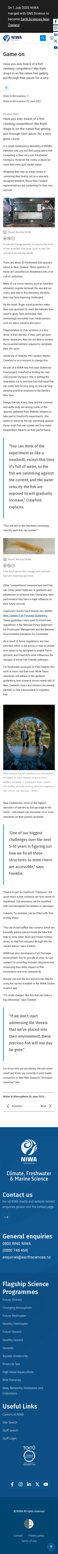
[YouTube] (55, 48)
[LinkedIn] (55, 35)
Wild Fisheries (12, 1380)
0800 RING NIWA (17, 1243)
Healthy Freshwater (15, 1324)
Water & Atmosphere (14, 96)
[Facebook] (55, 22)
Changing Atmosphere (17, 1308)
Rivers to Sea (11, 1364)
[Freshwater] (6, 87)
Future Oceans (12, 1332)
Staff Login (10, 1438)
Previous (17, 1106)
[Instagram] (55, 28)
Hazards (8, 1348)
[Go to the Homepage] (12, 38)
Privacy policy (36, 1535)
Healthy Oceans (13, 1340)
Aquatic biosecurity (15, 1356)
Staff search (10, 1430)
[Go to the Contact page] (6, 1217)
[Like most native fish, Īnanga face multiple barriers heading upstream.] (29, 546)
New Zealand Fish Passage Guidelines (25, 615)
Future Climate (12, 1300)
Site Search (10, 1422)
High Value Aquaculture (18, 1372)
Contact (18, 1535)
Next (43, 1106)
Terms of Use (29, 1541)
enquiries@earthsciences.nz (27, 1257)
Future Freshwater (14, 1316)
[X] (55, 41)
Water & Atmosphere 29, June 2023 (22, 101)
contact (42, 1207)
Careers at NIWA (13, 1414)
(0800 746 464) (15, 1250)
